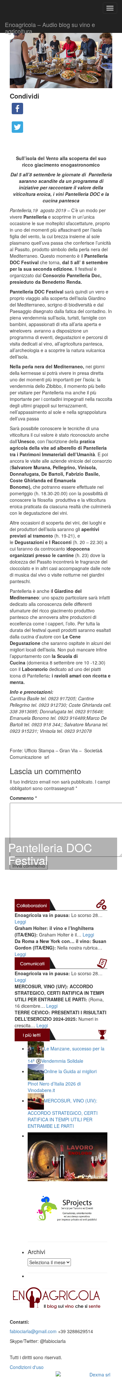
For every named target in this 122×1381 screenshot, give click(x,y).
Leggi (20, 921)
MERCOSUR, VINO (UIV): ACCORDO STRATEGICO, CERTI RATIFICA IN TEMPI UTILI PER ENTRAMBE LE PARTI (63, 1113)
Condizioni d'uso (27, 1367)
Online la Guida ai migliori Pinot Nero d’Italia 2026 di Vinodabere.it (62, 1080)
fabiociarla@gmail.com (33, 1331)
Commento (23, 798)
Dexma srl (99, 1374)
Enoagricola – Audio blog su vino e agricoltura (50, 26)
